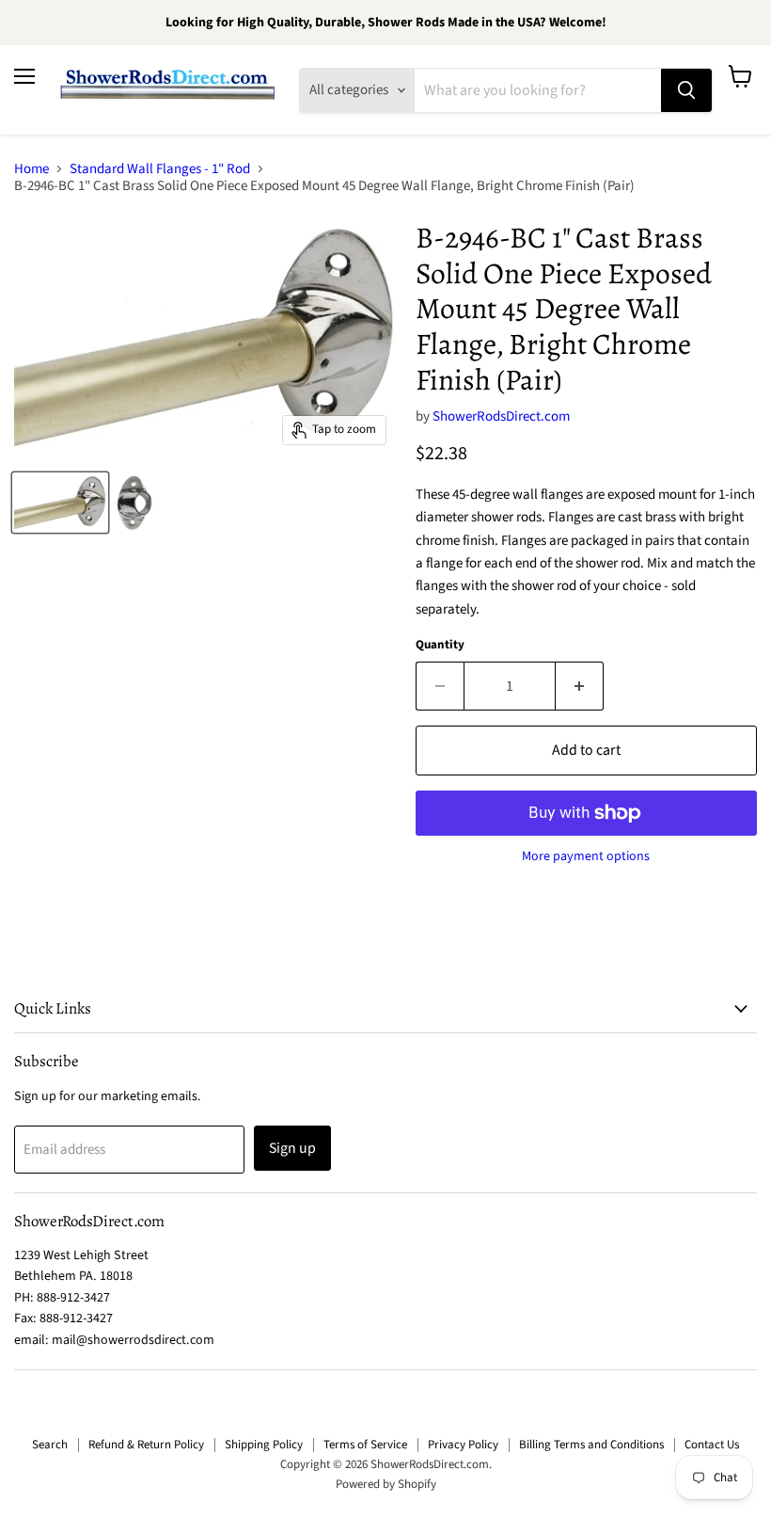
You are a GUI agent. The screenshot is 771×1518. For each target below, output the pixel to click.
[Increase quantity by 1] (580, 686)
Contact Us (711, 1444)
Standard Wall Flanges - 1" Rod (160, 169)
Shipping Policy (264, 1444)
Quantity (440, 645)
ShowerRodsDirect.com (501, 416)
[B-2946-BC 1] (60, 502)
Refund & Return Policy (146, 1444)
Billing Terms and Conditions (591, 1444)
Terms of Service (365, 1444)
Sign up (292, 1148)
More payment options (586, 856)
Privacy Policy (463, 1444)
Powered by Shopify (386, 1484)
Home (31, 169)
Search (50, 1444)
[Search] (686, 90)
